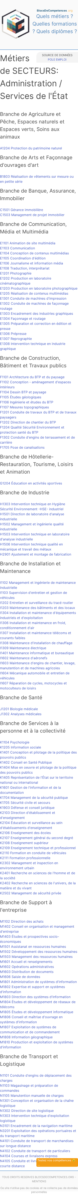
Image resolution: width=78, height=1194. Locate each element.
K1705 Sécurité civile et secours (25, 802)
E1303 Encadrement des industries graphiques (36, 313)
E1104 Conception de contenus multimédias (34, 253)
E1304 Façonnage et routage (23, 318)
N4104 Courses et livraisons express (28, 1156)
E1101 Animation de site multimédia (27, 243)
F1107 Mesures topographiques (24, 407)
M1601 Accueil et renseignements (26, 962)
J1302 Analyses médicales (20, 714)
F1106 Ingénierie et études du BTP (26, 402)
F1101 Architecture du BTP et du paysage (32, 377)
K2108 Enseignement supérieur (24, 843)
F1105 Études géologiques (20, 397)
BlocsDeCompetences (55, 10)
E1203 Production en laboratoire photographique (38, 288)
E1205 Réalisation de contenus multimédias (34, 293)
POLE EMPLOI (57, 59)
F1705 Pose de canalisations (22, 447)
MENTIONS (39, 1181)
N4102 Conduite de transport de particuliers (35, 1151)
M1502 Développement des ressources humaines (38, 951)
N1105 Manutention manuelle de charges (32, 1095)
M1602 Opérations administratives (27, 967)
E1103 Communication (17, 248)
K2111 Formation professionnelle (25, 858)
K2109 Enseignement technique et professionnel (38, 848)
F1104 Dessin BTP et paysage (23, 392)
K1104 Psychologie (14, 742)
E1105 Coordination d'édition (23, 258)
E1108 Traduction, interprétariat (25, 268)
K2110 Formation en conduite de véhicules (33, 853)
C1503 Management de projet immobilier (32, 215)
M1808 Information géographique (26, 1037)
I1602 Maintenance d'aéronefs (23, 658)
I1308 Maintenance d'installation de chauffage (36, 643)
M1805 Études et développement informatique (36, 1012)
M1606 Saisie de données (20, 977)
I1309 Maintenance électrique (23, 648)
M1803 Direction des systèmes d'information (35, 997)
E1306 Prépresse (13, 334)
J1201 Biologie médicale (19, 709)
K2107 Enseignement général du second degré (36, 838)
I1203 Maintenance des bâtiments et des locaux (37, 608)
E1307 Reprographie (16, 339)
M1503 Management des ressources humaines (36, 956)
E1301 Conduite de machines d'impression (33, 298)
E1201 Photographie (15, 273)
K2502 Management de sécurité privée (30, 893)
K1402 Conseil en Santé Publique (26, 762)
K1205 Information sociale (20, 747)
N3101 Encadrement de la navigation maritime (36, 1126)
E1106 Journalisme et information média (31, 263)
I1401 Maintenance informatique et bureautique (37, 653)
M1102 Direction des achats (21, 921)
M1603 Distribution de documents (26, 972)
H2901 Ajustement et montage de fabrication (35, 554)
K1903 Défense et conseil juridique (27, 807)
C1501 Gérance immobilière (21, 210)
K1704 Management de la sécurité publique (34, 797)
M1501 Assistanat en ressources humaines (33, 946)
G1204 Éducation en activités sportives (31, 483)
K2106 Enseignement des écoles (25, 833)
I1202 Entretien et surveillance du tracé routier (36, 603)
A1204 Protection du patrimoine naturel (31, 148)
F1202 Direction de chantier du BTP (28, 422)
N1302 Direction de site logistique (27, 1111)
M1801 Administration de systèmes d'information (38, 982)
